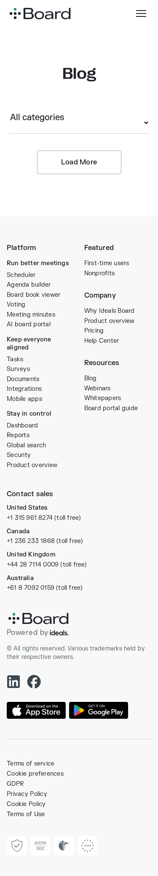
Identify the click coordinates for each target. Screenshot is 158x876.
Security (19, 455)
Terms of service (30, 763)
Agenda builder (29, 284)
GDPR (15, 783)
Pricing (94, 330)
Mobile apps (24, 399)
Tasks (15, 359)
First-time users (106, 263)
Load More (79, 162)
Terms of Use (26, 814)
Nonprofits (99, 273)
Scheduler (21, 275)
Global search (26, 445)
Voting (16, 304)
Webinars (97, 388)
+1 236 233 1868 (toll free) (45, 541)
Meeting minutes (31, 314)
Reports (18, 435)
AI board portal (29, 324)
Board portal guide (111, 408)
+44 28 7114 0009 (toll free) (47, 564)
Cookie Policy (26, 804)
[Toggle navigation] (141, 13)
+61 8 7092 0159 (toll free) (45, 587)
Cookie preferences (35, 773)
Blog (90, 378)
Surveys (18, 369)
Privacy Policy (27, 794)
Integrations (24, 388)
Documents (23, 379)
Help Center (101, 340)
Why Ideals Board (109, 310)
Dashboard (22, 425)
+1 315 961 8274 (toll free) (44, 517)
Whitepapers (102, 398)
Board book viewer (33, 294)
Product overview (32, 465)
